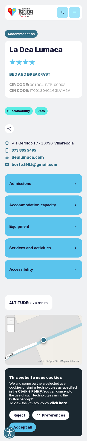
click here (58, 403)
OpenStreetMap (57, 361)
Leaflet (40, 361)
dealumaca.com (28, 157)
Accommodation (21, 34)
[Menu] (74, 12)
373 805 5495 (24, 150)
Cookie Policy (30, 391)
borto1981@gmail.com (34, 164)
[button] (43, 340)
